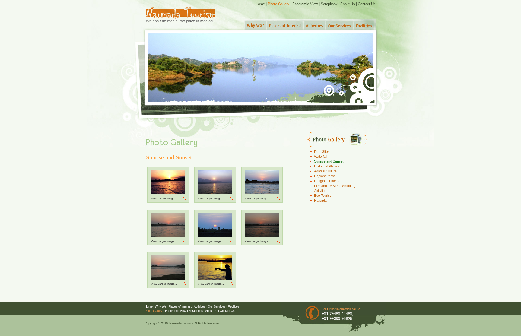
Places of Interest (180, 306)
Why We (160, 306)
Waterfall (320, 157)
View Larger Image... (164, 198)
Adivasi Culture (325, 171)
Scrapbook (329, 4)
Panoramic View (305, 4)
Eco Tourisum (324, 196)
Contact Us (367, 4)
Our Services (216, 306)
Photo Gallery (278, 4)
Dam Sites (321, 152)
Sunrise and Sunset (328, 161)
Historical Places (326, 166)
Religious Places (326, 181)
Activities (320, 191)
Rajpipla (320, 200)
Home (260, 4)
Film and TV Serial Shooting (334, 186)
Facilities (233, 306)
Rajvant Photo (324, 176)
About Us (347, 4)
